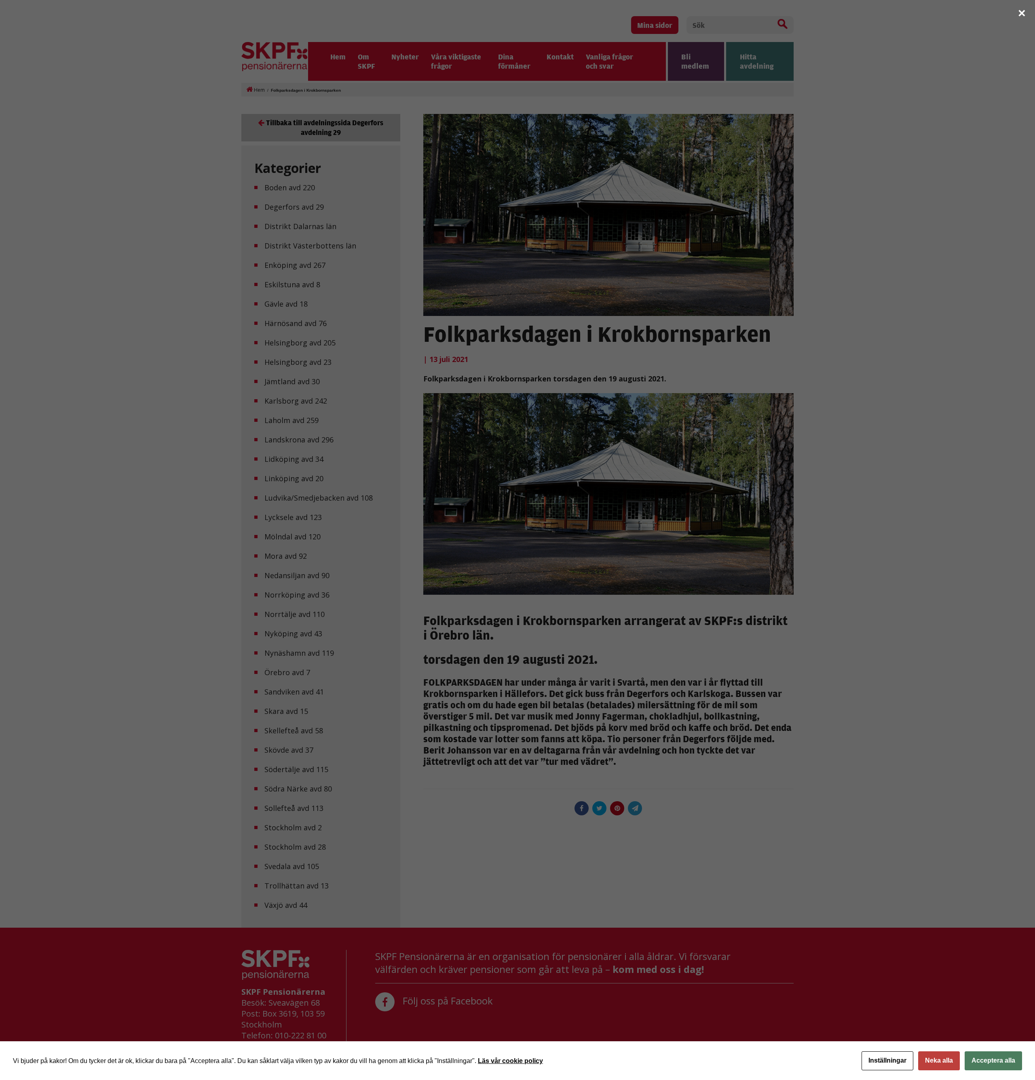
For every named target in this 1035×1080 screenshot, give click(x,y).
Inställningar (887, 1060)
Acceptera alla (993, 1060)
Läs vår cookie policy (510, 1060)
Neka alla (939, 1060)
